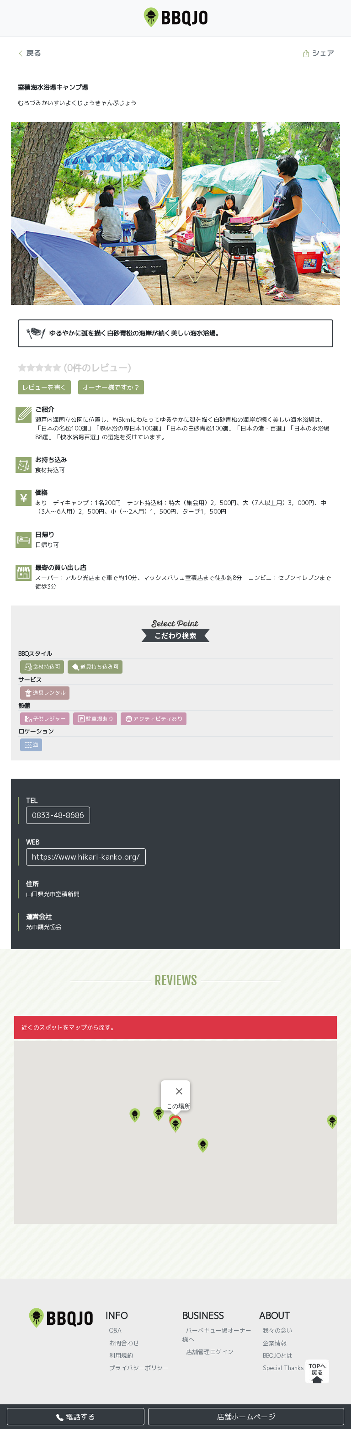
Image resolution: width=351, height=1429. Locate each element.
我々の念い (277, 1330)
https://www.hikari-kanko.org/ (86, 857)
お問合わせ (124, 1343)
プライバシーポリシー (139, 1368)
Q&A (115, 1330)
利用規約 (121, 1355)
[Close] (179, 1091)
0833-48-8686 (58, 815)
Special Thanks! (284, 1368)
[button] (332, 1122)
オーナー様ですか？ (111, 387)
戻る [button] (32, 53)
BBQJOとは (277, 1355)
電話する (79, 1417)
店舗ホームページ (246, 1417)
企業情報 (275, 1343)
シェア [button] (322, 53)
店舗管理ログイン (210, 1352)
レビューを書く (44, 387)
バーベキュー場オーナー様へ (216, 1334)
